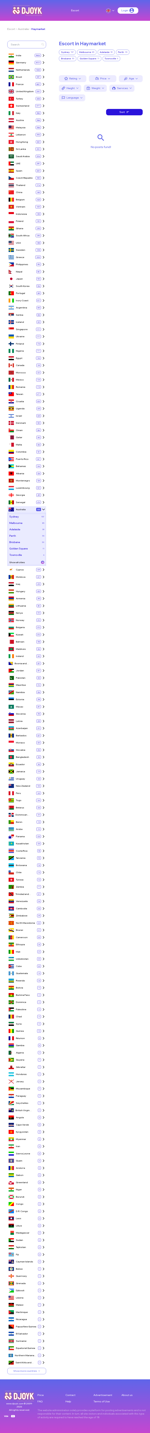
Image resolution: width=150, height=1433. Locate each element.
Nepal (19, 271)
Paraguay (21, 1096)
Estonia (20, 699)
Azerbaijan (22, 728)
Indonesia (21, 214)
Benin (19, 822)
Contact (70, 1395)
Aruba (19, 829)
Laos (18, 1218)
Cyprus (20, 569)
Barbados (21, 735)
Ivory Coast (22, 300)
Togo (18, 800)
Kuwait (19, 634)
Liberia (19, 1297)
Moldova (20, 577)
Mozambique (23, 1088)
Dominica (21, 1002)
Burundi (20, 1196)
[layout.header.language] (110, 10)
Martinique (22, 1312)
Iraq (18, 584)
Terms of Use (101, 1401)
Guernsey (21, 1276)
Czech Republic (24, 177)
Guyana (20, 1059)
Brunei (19, 930)
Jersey (20, 1081)
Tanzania (20, 858)
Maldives (21, 649)
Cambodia (21, 908)
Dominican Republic (21, 814)
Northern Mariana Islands (24, 1355)
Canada (20, 365)
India (18, 55)
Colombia (21, 451)
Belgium (20, 199)
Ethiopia (20, 944)
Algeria (20, 1052)
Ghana (19, 228)
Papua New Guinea (26, 1326)
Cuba (19, 966)
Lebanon (21, 134)
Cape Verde (22, 1124)
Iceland (20, 322)
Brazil (19, 77)
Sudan (19, 1240)
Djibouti (20, 1290)
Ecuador (20, 764)
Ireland (20, 656)
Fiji (17, 1254)
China (19, 192)
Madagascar (22, 1232)
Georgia (20, 495)
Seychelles (22, 1103)
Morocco (21, 372)
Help (68, 1401)
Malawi (19, 1304)
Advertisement (102, 1395)
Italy (18, 113)
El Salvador (22, 1333)
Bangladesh (22, 757)
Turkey (19, 98)
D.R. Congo (22, 1211)
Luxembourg (23, 487)
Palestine (21, 1009)
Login (124, 10)
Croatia (20, 401)
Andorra (20, 1168)
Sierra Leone (23, 1153)
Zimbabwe (21, 915)
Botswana (21, 865)
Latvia (19, 721)
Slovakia (20, 750)
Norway (20, 620)
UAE (18, 163)
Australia (23, 29)
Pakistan (20, 677)
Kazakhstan (22, 843)
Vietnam (20, 206)
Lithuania (21, 605)
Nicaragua (21, 1319)
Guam (19, 1160)
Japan (19, 278)
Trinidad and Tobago (22, 894)
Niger (19, 1189)
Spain (19, 170)
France (20, 84)
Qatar (19, 437)
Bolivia (19, 987)
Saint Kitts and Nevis (23, 1362)
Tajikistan (21, 1247)
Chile (19, 872)
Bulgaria (20, 627)
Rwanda (20, 980)
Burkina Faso (23, 995)
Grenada (21, 1283)
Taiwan (19, 394)
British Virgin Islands (23, 1110)
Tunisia (19, 879)
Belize (19, 1268)
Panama (20, 836)
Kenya (19, 612)
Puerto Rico (22, 459)
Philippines (22, 264)
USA (18, 242)
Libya (19, 1225)
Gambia (20, 1045)
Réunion (20, 1038)
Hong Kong (22, 142)
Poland (19, 221)
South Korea (22, 286)
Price (41, 1395)
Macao (19, 706)
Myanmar (21, 1139)
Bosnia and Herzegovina (22, 663)
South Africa (22, 235)
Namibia (20, 692)
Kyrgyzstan (22, 1131)
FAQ (40, 1401)
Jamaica (20, 771)
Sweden (20, 250)
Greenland (22, 1182)
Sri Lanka (21, 149)
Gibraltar (21, 1067)
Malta (19, 444)
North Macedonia (25, 923)
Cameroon (22, 937)
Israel (19, 415)
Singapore (22, 329)
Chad (19, 1016)
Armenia (20, 598)
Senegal (20, 502)
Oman (19, 430)
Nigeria (20, 350)
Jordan (20, 670)
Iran (18, 1146)
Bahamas (21, 466)
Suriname (21, 1341)
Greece (20, 257)
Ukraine (20, 336)
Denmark (21, 423)
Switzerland (22, 105)
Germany (21, 62)
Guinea (20, 1031)
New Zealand (23, 785)
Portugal (20, 293)
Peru (18, 793)
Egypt (19, 358)
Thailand (20, 185)
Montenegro (23, 480)
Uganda (20, 408)
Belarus (20, 807)
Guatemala (22, 973)
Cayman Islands (24, 1261)
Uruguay (20, 778)
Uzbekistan (22, 958)
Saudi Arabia (23, 156)
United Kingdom (25, 91)
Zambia (20, 886)
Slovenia (21, 713)
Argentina (21, 307)
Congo (19, 1204)
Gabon (19, 1175)
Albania (20, 473)
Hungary (20, 591)
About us (127, 1395)
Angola (20, 1117)
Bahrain (20, 641)
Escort (75, 10)
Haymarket (38, 29)
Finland (20, 343)
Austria (20, 120)
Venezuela (22, 901)
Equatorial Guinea (25, 1348)
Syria (19, 1023)
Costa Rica (21, 850)
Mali (18, 951)
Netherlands (23, 69)
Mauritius (21, 685)
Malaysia (20, 127)
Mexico (20, 379)
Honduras (21, 1074)
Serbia (19, 314)
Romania (20, 387)
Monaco (20, 742)
